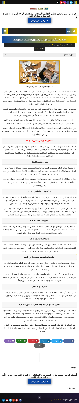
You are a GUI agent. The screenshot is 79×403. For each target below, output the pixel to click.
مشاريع (50, 45)
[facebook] (67, 2)
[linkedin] (3, 400)
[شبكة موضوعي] (39, 8)
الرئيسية (69, 31)
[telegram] (71, 2)
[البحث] (3, 2)
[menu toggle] (75, 2)
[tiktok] (58, 2)
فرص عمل (57, 45)
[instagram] (64, 2)
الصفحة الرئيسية (67, 45)
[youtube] (61, 2)
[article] (22, 357)
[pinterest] (7, 400)
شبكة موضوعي (56, 400)
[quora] (13, 400)
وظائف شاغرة (41, 45)
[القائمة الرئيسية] (5, 31)
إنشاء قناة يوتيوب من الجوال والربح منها (32, 248)
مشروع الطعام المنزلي (17, 214)
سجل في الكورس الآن (39, 20)
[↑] (39, 397)
